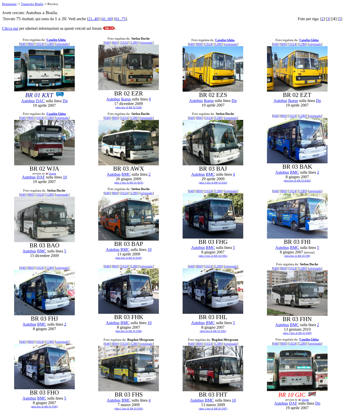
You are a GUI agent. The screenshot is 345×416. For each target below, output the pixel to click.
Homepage (9, 4)
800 (31, 44)
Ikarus (126, 99)
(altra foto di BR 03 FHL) (213, 331)
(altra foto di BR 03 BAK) (297, 180)
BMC (126, 174)
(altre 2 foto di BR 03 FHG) (213, 255)
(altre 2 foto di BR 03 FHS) (128, 408)
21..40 (93, 19)
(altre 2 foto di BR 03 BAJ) (213, 182)
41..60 (107, 19)
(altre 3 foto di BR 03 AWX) (128, 182)
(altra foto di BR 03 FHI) (297, 255)
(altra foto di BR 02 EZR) (128, 107)
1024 (39, 44)
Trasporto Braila (32, 4)
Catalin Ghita (56, 40)
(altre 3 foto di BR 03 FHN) (297, 333)
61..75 (120, 19)
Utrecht (52, 173)
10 (65, 177)
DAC (40, 101)
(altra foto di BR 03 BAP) (128, 257)
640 (23, 44)
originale (62, 44)
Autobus (28, 101)
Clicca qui (10, 28)
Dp (65, 101)
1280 (49, 44)
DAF (41, 177)
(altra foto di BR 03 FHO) (44, 406)
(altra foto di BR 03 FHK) (128, 331)
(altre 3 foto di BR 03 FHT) (213, 408)
